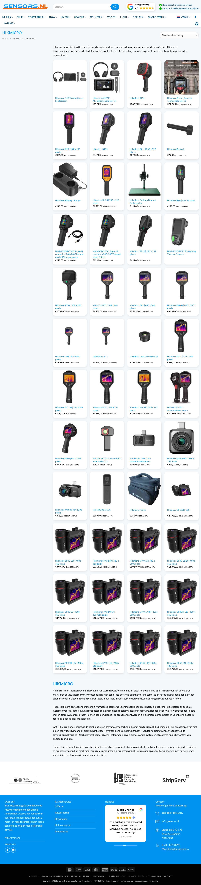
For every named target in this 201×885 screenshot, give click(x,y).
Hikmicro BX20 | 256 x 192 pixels (106, 201)
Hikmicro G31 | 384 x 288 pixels (105, 307)
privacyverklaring (121, 881)
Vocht (111, 17)
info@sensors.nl (170, 821)
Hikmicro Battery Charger (68, 200)
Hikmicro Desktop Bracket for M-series (143, 201)
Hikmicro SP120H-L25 (178, 509)
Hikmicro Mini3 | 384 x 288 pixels (68, 511)
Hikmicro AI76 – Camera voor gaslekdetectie (179, 99)
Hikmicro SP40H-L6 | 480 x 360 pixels (106, 664)
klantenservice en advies (187, 8)
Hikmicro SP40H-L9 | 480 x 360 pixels (143, 664)
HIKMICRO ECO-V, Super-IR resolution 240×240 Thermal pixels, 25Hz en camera (69, 254)
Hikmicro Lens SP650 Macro (144, 356)
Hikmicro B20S (100, 149)
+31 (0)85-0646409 (172, 812)
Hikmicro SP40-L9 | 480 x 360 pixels (67, 613)
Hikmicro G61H (100, 356)
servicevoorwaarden (139, 881)
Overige (8, 23)
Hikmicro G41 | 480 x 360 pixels (142, 307)
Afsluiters (96, 17)
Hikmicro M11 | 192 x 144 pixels (180, 358)
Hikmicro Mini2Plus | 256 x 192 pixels (180, 460)
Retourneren (153, 876)
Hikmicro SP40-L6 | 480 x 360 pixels (142, 562)
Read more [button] (126, 837)
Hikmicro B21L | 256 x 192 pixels (143, 150)
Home (5, 38)
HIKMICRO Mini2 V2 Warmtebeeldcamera (140, 460)
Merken (6, 17)
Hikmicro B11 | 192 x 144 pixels (67, 150)
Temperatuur (35, 17)
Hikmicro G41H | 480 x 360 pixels (180, 307)
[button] (140, 7)
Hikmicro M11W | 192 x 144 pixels (69, 409)
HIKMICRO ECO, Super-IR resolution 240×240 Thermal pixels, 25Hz (107, 254)
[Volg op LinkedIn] (13, 850)
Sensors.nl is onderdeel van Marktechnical (53, 876)
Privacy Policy (136, 876)
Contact (167, 876)
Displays (138, 17)
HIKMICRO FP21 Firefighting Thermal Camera (181, 253)
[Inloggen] (195, 16)
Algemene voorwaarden (93, 876)
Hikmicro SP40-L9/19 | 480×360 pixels (104, 613)
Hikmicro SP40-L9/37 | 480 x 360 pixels (144, 613)
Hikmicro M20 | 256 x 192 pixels (105, 409)
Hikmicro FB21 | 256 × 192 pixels (143, 253)
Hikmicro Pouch (138, 509)
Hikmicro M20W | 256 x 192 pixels (144, 409)
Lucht (123, 17)
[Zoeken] (115, 7)
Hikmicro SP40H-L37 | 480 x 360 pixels (69, 664)
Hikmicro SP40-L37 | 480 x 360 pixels (106, 562)
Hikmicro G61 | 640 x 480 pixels (67, 358)
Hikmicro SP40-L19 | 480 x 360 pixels (68, 562)
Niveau (65, 17)
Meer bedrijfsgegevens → (175, 848)
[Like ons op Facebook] (7, 850)
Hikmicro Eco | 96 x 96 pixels (181, 200)
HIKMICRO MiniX (101, 509)
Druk (20, 17)
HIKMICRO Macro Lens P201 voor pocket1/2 (107, 460)
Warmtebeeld (156, 17)
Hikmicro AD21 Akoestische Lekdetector (69, 99)
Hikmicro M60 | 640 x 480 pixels (68, 460)
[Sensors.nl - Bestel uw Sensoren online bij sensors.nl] (25, 6)
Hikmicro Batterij (175, 149)
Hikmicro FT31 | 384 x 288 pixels (68, 307)
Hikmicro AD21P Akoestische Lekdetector (105, 99)
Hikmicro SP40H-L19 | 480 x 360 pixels (181, 613)
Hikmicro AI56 (137, 98)
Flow (52, 17)
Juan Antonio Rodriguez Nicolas (128, 809)
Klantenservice (117, 876)
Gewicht (79, 17)
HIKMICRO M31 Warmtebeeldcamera (177, 409)
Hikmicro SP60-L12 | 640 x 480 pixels (180, 664)
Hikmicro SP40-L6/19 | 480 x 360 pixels (181, 562)
